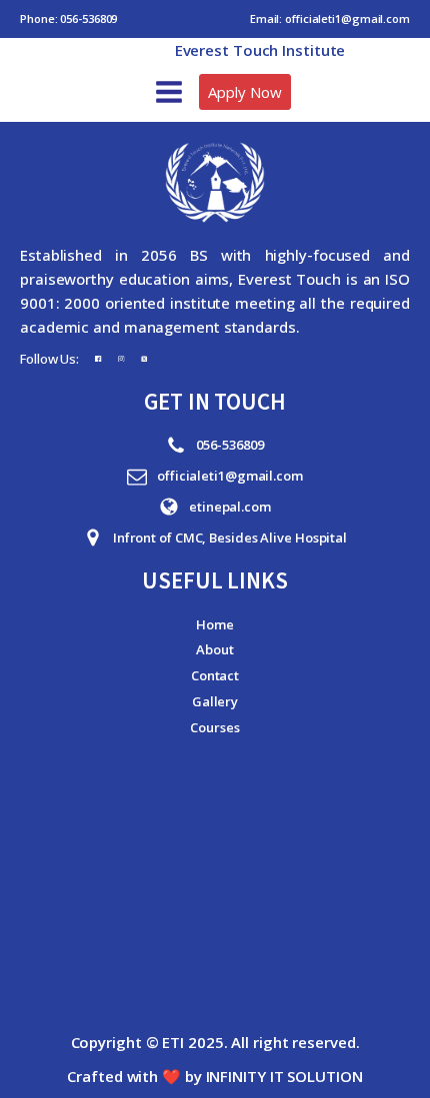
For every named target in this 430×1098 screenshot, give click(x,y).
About (215, 649)
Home (215, 624)
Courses (214, 727)
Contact (215, 675)
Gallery (215, 701)
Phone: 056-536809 (68, 18)
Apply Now (244, 92)
